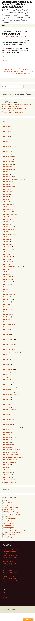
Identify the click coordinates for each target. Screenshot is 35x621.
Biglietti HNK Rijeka (6, 284)
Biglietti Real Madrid (6, 389)
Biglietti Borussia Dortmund (8, 169)
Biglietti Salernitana (6, 397)
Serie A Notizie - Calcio (17, 36)
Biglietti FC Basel (6, 224)
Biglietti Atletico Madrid (7, 159)
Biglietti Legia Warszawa (7, 314)
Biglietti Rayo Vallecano (7, 382)
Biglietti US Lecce (6, 464)
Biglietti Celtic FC (6, 184)
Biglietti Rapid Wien (6, 379)
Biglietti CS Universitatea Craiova (10, 206)
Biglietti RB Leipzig (6, 384)
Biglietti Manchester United (8, 332)
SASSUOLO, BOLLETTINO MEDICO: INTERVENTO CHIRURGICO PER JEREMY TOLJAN (18, 72)
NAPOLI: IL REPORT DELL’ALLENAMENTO (15, 69)
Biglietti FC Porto (6, 241)
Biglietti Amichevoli (6, 139)
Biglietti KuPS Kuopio (7, 304)
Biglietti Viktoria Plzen (7, 472)
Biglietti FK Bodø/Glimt (7, 256)
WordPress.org (7, 599)
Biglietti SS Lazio (6, 432)
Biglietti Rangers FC (6, 377)
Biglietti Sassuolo (6, 399)
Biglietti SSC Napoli (6, 434)
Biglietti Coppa (5, 199)
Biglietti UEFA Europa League (8, 459)
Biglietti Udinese (6, 447)
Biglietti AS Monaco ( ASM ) (8, 146)
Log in (4, 592)
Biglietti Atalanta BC (6, 154)
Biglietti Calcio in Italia (7, 176)
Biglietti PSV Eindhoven (7, 374)
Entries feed (6, 594)
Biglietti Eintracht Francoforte (9, 214)
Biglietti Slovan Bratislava (8, 422)
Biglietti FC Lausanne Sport (8, 234)
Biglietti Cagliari (5, 171)
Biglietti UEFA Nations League (9, 462)
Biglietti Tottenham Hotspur (8, 444)
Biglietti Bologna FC (6, 166)
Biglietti (11, 500)
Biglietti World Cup (6, 477)
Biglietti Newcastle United (8, 339)
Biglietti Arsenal (5, 141)
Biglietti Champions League (8, 186)
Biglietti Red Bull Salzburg (8, 392)
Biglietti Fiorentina (6, 254)
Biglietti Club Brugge (7, 194)
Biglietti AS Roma (6, 149)
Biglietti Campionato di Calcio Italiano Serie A (12, 179)
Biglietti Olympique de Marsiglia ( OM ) (11, 352)
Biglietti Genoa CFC (6, 277)
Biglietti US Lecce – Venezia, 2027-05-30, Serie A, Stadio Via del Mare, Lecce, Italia (10, 557)
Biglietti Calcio (5, 174)
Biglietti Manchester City (8, 329)
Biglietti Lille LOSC (6, 317)
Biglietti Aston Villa (6, 151)
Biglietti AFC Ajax (6, 136)
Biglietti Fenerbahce (6, 246)
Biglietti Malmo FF (6, 327)
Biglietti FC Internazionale (8, 229)
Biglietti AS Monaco (6, 144)
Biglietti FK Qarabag (6, 259)
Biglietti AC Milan (6, 129)
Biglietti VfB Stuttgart (7, 469)
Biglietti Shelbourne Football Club (10, 412)
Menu (3, 25)
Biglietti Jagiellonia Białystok (9, 294)
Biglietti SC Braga (6, 402)
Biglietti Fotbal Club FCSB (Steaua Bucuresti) (12, 267)
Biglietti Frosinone (6, 269)
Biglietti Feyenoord (6, 251)
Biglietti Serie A (5, 407)
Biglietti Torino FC (6, 442)
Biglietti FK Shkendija (7, 262)
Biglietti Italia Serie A (7, 292)
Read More (4, 60)
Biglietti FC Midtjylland (7, 236)
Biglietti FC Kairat (6, 231)
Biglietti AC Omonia (6, 131)
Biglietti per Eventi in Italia (8, 369)
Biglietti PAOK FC (6, 359)
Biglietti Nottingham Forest (8, 344)
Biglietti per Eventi (6, 367)
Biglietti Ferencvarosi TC (8, 249)
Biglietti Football (6, 264)
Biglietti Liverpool (6, 322)
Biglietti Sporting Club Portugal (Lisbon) (11, 427)
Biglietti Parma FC (6, 364)
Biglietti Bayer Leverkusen (8, 161)
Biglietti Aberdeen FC (7, 126)
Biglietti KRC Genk (6, 302)
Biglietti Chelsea (6, 189)
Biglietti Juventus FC (7, 299)
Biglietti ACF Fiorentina (7, 134)
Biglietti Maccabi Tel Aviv (8, 324)
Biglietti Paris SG (6, 362)
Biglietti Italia (5, 289)
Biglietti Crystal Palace (7, 204)
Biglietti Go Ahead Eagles (8, 279)
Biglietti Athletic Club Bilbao (8, 156)
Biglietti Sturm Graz (6, 439)
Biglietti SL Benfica (6, 417)
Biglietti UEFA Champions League (9, 452)
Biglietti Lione (5, 319)
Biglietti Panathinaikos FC (8, 357)
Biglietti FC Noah (6, 239)
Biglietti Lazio (5, 307)
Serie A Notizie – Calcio (7, 482)
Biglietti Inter (5, 287)
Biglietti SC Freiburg (6, 404)
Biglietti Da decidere (7, 209)
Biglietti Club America (7, 191)
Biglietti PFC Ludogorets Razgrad (10, 372)
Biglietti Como (5, 196)
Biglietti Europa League (7, 219)
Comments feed (7, 597)
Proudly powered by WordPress (9, 609)
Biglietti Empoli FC (6, 216)
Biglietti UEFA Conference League (10, 454)
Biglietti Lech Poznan (7, 309)
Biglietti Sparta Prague (7, 424)
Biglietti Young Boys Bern (8, 479)
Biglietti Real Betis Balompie (8, 387)
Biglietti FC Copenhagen (7, 226)
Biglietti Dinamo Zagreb (7, 211)
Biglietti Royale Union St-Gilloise (9, 394)
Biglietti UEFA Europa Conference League (11, 457)
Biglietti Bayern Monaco (7, 164)
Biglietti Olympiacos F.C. (7, 349)
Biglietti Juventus (6, 297)
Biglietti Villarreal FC (6, 474)
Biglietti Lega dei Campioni (8, 312)
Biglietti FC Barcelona (7, 221)
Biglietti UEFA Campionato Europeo (10, 449)
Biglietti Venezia (5, 467)
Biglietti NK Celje (6, 342)
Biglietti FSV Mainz (6, 272)
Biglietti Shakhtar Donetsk (8, 409)
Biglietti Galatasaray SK (7, 274)
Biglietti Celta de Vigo (7, 181)
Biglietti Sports (5, 429)
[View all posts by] (25, 36)
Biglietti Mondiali (6, 334)
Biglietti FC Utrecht (6, 244)
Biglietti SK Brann (6, 414)
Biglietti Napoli (5, 337)
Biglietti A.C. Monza (6, 124)
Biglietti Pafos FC (6, 354)
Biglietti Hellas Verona (7, 282)
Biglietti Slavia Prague (7, 419)
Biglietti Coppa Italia (6, 201)
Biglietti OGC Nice (6, 347)
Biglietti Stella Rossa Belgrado (9, 437)
